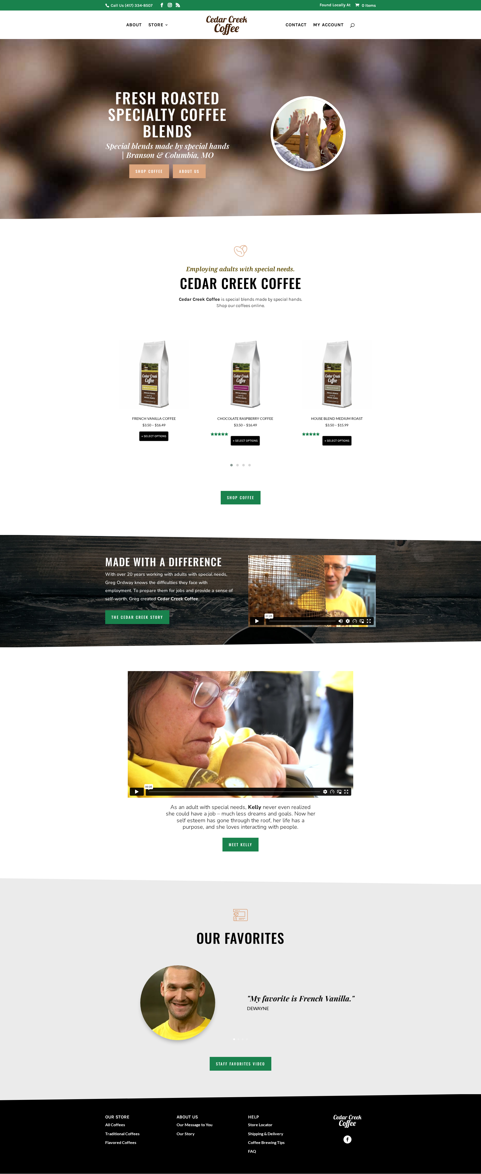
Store (156, 25)
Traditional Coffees (122, 1133)
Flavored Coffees (120, 1142)
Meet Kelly (240, 844)
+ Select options (147, 436)
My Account (328, 25)
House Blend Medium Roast (330, 418)
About (134, 25)
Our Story (186, 1133)
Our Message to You (194, 1124)
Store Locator (260, 1124)
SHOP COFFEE (240, 497)
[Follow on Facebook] (347, 1139)
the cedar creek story (137, 617)
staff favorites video (240, 1063)
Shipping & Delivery (265, 1133)
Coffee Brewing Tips (266, 1142)
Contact (296, 25)
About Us (189, 171)
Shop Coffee (149, 171)
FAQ (252, 1151)
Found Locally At (335, 5)
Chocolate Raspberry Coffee (238, 418)
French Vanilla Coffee (147, 418)
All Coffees (115, 1124)
